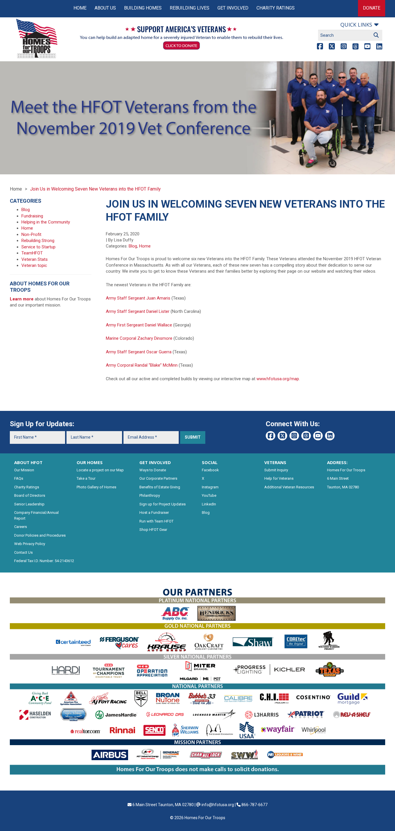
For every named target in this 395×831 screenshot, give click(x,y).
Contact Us (23, 552)
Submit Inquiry (276, 470)
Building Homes (143, 8)
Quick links (356, 24)
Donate (371, 8)
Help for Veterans (279, 478)
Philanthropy (149, 495)
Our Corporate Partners (158, 478)
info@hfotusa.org (218, 804)
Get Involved (232, 8)
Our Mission (24, 470)
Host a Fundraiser (154, 512)
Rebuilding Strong (37, 240)
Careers (20, 527)
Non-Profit (31, 234)
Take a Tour (86, 478)
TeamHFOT (32, 253)
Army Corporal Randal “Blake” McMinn (142, 365)
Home (79, 8)
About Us (105, 8)
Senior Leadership (29, 504)
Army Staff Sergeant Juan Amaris (138, 298)
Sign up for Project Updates (162, 504)
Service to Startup (38, 247)
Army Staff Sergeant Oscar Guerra (138, 351)
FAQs (18, 478)
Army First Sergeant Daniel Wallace (139, 325)
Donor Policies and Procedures (40, 535)
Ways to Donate (152, 470)
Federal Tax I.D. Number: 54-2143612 (44, 561)
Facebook (210, 470)
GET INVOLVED (155, 462)
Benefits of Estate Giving (159, 487)
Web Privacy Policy (29, 544)
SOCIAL (209, 462)
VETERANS (275, 462)
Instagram (210, 487)
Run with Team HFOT (156, 521)
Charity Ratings (275, 8)
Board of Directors (29, 495)
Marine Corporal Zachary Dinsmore (139, 338)
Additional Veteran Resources (289, 487)
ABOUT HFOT (28, 462)
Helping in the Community (45, 222)
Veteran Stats (34, 259)
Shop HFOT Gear (153, 529)
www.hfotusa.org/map (277, 378)
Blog (133, 246)
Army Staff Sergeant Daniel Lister (137, 311)
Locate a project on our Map (100, 470)
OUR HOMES (90, 462)
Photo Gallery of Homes (96, 487)
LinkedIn (209, 504)
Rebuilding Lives (189, 8)
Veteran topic (34, 265)
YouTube (209, 495)
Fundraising (32, 216)
